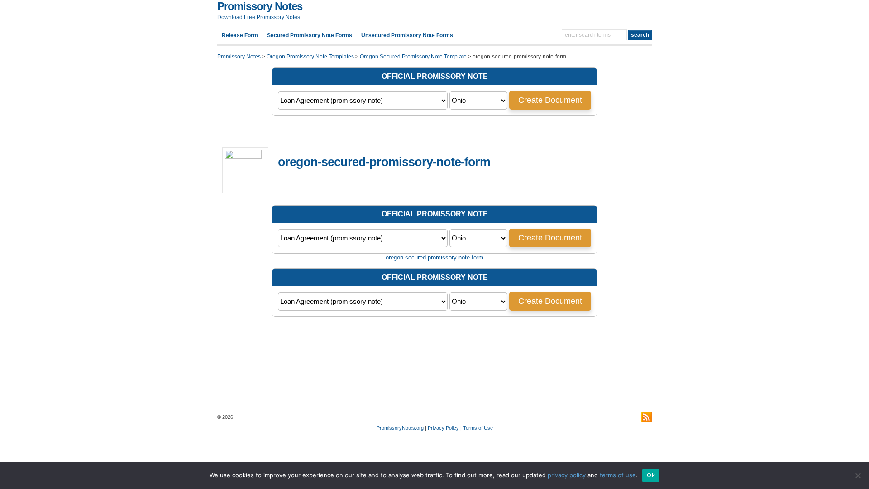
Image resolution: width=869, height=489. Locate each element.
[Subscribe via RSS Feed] (646, 417)
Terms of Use (478, 428)
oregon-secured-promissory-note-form (434, 257)
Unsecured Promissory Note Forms (407, 35)
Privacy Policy (443, 428)
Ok (651, 475)
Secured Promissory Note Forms (309, 35)
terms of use (618, 475)
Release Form (240, 35)
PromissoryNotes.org (400, 428)
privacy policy (567, 475)
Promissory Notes (259, 6)
